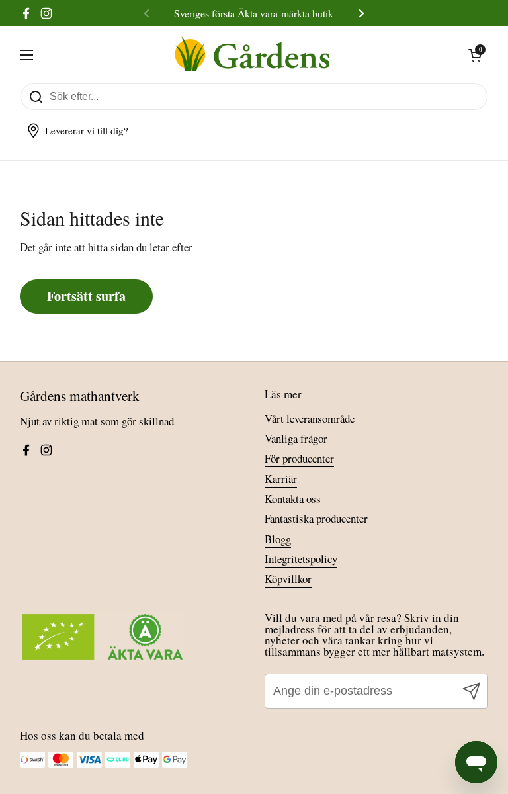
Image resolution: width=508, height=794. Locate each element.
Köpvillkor (288, 578)
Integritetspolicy (301, 558)
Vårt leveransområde (310, 418)
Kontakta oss (293, 498)
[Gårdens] (250, 54)
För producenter (299, 458)
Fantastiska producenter (316, 518)
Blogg (278, 539)
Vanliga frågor (296, 438)
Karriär (281, 478)
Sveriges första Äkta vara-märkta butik (253, 13)
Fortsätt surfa (86, 296)
